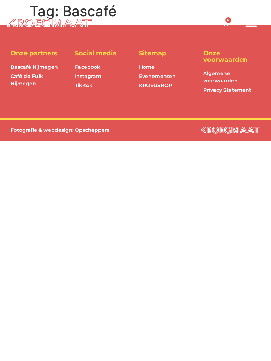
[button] (251, 23)
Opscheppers (92, 130)
